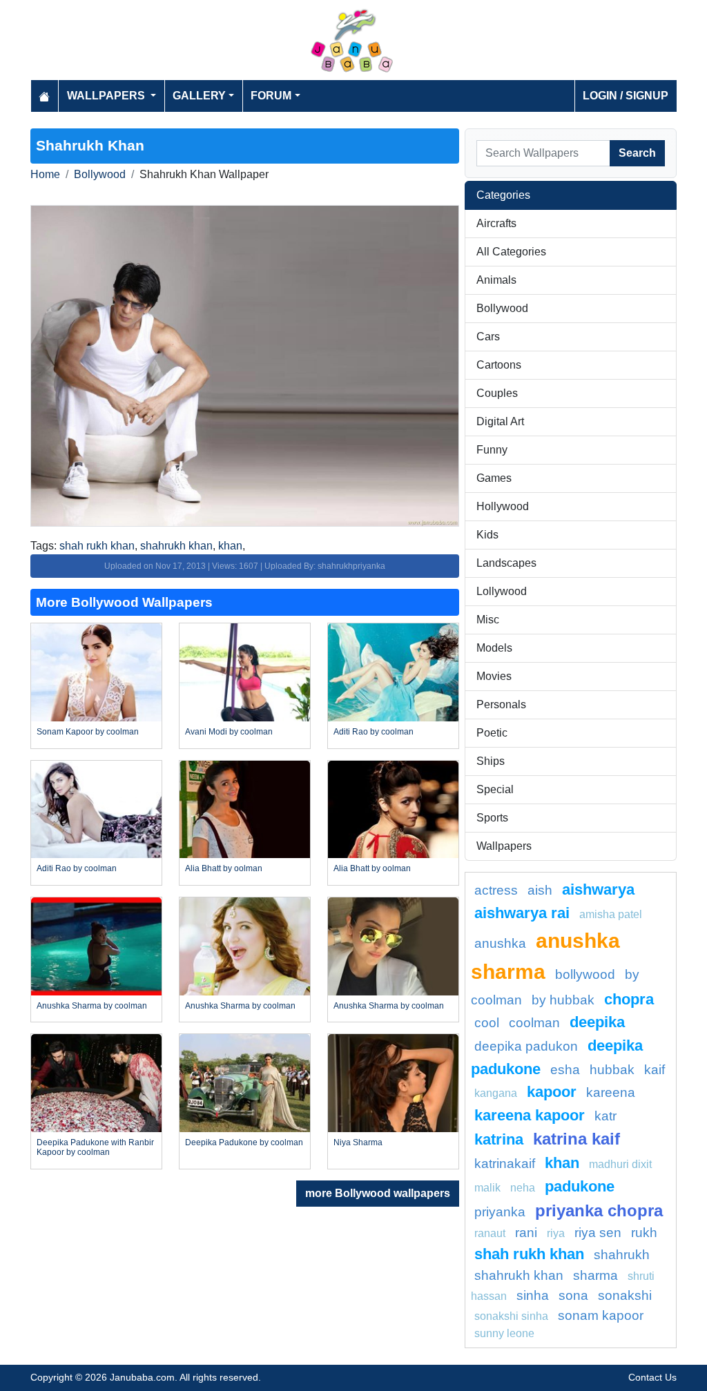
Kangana (495, 1093)
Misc (487, 619)
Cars (488, 336)
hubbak (612, 1069)
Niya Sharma (357, 1142)
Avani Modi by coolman (229, 732)
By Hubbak (563, 1000)
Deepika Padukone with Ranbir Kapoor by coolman (95, 1147)
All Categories (511, 251)
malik (487, 1188)
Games (494, 478)
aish (539, 890)
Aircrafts (496, 223)
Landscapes (506, 563)
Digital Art (500, 421)
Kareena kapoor (529, 1115)
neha (522, 1188)
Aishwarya (598, 889)
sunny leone (504, 1333)
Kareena (610, 1092)
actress (496, 890)
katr (605, 1116)
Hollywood (502, 506)
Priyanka (499, 1212)
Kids (487, 535)
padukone (579, 1186)
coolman (534, 1022)
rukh (644, 1232)
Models (494, 648)
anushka (500, 943)
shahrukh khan (176, 546)
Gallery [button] (199, 95)
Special (495, 789)
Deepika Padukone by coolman (244, 1142)
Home (45, 174)
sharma (595, 1275)
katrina (498, 1139)
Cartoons (498, 365)
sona (573, 1295)
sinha (532, 1295)
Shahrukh (622, 1254)
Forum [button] (271, 95)
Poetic (491, 733)
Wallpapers (504, 846)
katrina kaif (576, 1138)
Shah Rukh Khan (529, 1254)
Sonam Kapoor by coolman (88, 732)
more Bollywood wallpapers (377, 1193)
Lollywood (501, 591)
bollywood (585, 974)
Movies (494, 676)
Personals (501, 704)
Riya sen (597, 1232)
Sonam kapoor (600, 1315)
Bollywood (100, 174)
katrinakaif (504, 1163)
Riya (556, 1233)
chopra (629, 999)
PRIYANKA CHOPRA (599, 1210)
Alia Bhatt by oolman (223, 868)
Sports (492, 818)
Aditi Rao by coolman (373, 732)
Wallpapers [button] (107, 95)
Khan (562, 1162)
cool (486, 1022)
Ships (490, 761)
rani (526, 1232)
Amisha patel (610, 914)
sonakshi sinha (511, 1316)
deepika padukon (526, 1046)
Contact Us (652, 1377)
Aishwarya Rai (522, 913)
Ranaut (489, 1233)
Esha (565, 1069)
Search (637, 153)
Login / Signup (625, 95)
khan (230, 546)
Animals (496, 280)
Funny (491, 450)
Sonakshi (625, 1295)
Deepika (597, 1022)
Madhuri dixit (620, 1164)
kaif (654, 1069)
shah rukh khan (97, 546)
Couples (497, 393)
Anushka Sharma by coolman (92, 1006)
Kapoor (552, 1091)
